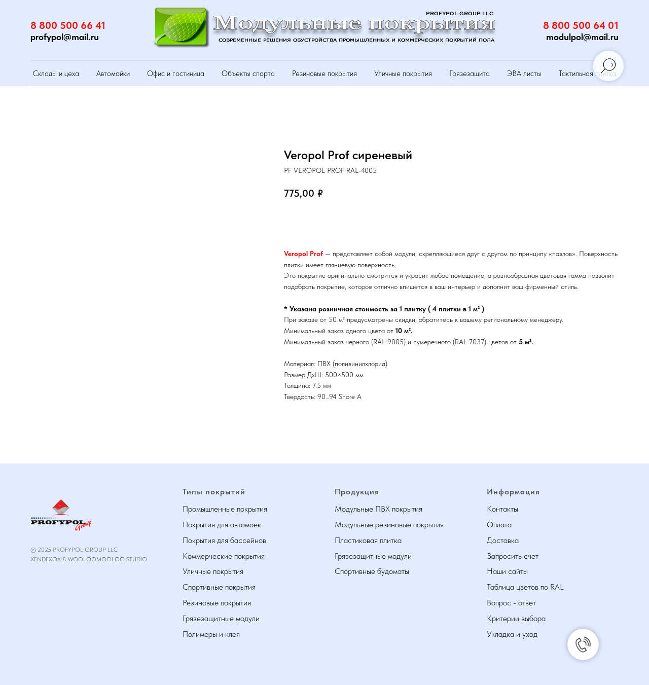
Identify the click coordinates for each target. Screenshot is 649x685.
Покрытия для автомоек (222, 524)
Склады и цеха (56, 73)
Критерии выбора (516, 618)
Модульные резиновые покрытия (389, 524)
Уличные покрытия (403, 73)
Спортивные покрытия (219, 587)
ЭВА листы (524, 73)
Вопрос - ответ (511, 602)
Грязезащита (469, 73)
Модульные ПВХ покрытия (378, 509)
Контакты (502, 509)
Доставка (503, 540)
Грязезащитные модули (221, 618)
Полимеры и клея (211, 634)
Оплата (499, 524)
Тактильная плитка (587, 73)
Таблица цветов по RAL (525, 587)
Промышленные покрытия (225, 509)
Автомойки (113, 73)
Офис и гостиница (175, 73)
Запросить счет (512, 556)
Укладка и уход (512, 634)
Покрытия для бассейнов (224, 540)
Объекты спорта (248, 73)
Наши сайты (507, 571)
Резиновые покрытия (324, 73)
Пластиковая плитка (368, 540)
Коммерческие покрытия (224, 556)
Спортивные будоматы (372, 571)
